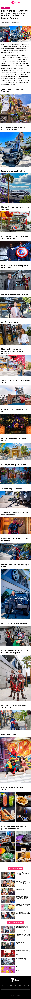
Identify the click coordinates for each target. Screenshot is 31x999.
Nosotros (19, 995)
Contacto (12, 995)
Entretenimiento (5, 7)
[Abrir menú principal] (2, 2)
